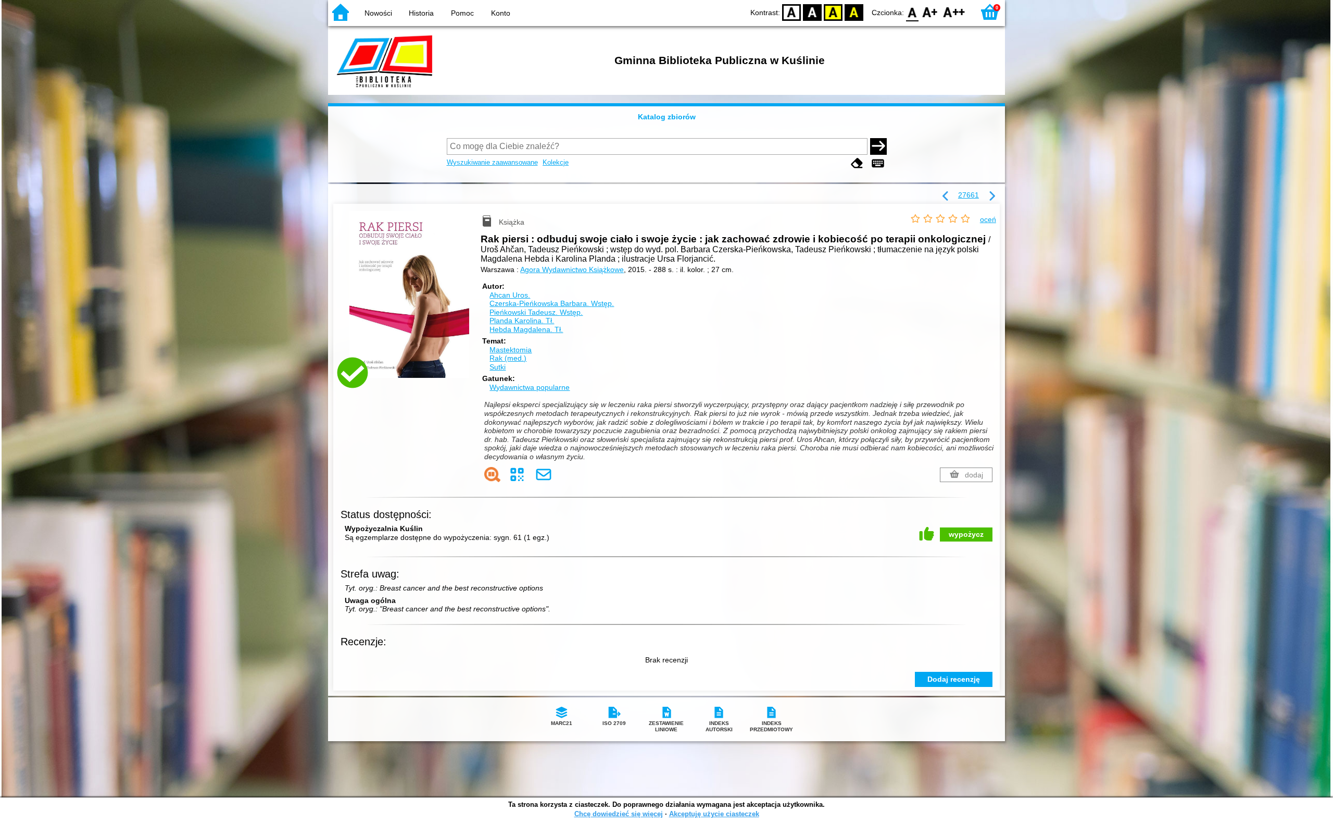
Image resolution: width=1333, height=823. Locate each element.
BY (854, 11)
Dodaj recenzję (953, 679)
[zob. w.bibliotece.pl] (492, 474)
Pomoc (462, 13)
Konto (500, 13)
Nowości (378, 13)
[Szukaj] (878, 146)
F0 (912, 11)
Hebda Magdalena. (526, 329)
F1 (930, 11)
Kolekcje (556, 162)
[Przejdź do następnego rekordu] (992, 196)
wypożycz (966, 534)
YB (833, 11)
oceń (988, 219)
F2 (954, 11)
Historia (421, 13)
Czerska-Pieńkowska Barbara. (551, 303)
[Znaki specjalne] (878, 163)
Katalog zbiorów (667, 117)
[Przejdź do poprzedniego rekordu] (945, 196)
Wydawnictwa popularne (529, 387)
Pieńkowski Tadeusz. (536, 312)
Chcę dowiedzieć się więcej (618, 814)
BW (812, 11)
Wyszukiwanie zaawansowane (492, 162)
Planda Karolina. (521, 320)
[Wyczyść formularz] (857, 163)
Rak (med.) (507, 358)
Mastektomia (510, 350)
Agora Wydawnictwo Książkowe (572, 269)
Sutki (497, 367)
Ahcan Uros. (509, 295)
